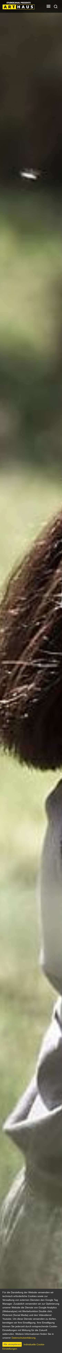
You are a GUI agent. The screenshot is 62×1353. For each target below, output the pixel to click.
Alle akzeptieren (12, 1344)
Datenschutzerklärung (23, 1337)
